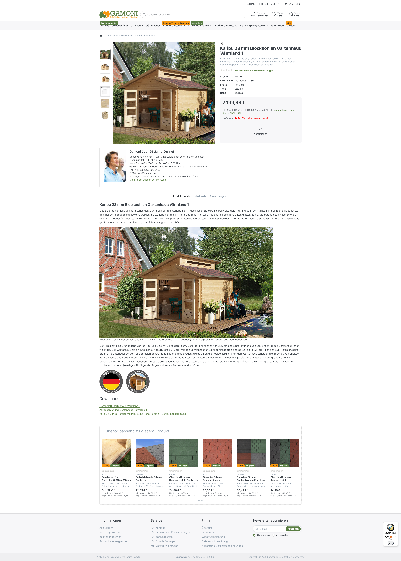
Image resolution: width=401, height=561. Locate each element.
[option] (105, 54)
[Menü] (396, 524)
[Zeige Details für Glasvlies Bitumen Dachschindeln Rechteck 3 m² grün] (183, 453)
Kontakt (251, 4)
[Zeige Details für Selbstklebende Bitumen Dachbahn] (150, 453)
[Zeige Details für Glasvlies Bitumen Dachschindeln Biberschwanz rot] (217, 453)
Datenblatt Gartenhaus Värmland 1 (119, 406)
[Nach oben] (105, 45)
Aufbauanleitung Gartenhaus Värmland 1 (123, 409)
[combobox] (193, 14)
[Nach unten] (105, 125)
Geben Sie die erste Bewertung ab (254, 70)
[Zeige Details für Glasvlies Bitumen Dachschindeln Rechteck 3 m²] (251, 453)
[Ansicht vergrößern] (164, 93)
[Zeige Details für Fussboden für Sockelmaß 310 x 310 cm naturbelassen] (116, 453)
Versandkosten (134, 557)
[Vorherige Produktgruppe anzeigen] (103, 470)
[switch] (391, 543)
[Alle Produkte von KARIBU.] (222, 43)
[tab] (182, 196)
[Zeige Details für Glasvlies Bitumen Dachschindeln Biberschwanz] (284, 453)
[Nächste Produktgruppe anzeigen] (297, 470)
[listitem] (164, 93)
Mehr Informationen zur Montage (147, 179)
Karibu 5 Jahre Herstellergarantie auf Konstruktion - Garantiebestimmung (142, 413)
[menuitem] (116, 25)
